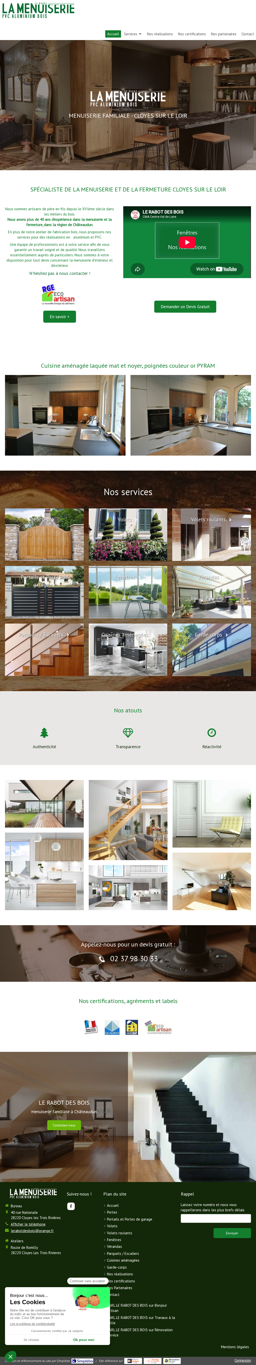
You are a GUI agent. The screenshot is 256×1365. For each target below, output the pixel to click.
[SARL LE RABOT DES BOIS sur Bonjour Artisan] (133, 1361)
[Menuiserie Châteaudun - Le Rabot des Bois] (38, 10)
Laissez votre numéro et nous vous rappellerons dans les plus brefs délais (212, 1207)
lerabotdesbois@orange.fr (32, 1230)
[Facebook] (71, 1206)
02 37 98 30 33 (134, 958)
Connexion (242, 1360)
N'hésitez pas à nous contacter (58, 273)
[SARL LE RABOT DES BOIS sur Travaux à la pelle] (153, 1361)
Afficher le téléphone (28, 1224)
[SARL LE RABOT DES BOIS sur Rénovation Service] (172, 1361)
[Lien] (112, 1027)
